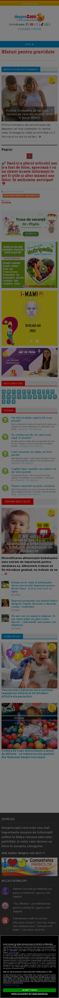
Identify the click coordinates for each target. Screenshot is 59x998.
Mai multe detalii (14, 952)
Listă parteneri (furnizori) (11, 985)
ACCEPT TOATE (29, 990)
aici (29, 962)
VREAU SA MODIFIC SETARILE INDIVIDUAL (29, 994)
